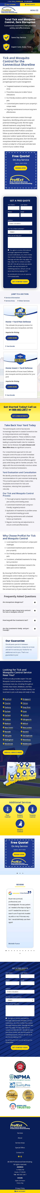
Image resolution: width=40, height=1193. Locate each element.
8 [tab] (26, 951)
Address (10, 220)
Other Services (24, 301)
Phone (10, 212)
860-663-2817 (20, 409)
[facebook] (19, 1156)
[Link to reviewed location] (20, 893)
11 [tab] (34, 951)
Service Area (10, 301)
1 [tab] (17, 873)
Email (22, 212)
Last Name (24, 205)
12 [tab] (20, 953)
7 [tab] (23, 951)
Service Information (12, 298)
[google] (21, 1156)
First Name (11, 205)
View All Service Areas (13, 752)
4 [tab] (14, 951)
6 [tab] (20, 951)
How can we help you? (14, 235)
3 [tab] (23, 873)
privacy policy (15, 276)
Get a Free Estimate (20, 416)
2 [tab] (20, 873)
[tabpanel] (19, 853)
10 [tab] (31, 951)
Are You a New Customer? (16, 229)
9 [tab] (28, 951)
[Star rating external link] (20, 1)
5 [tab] (17, 951)
